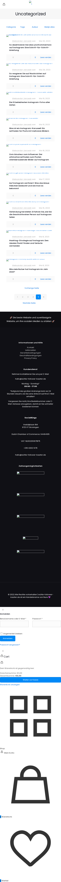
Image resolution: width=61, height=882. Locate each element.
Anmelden (7, 638)
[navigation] (30, 667)
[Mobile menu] (57, 4)
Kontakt (30, 347)
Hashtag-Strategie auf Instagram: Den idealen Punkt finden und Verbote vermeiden (29, 243)
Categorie (11, 27)
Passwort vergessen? (10, 644)
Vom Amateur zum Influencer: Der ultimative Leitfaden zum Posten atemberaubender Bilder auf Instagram (29, 157)
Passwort (37, 618)
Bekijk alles (50, 27)
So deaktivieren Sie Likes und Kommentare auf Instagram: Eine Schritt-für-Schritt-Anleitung (30, 47)
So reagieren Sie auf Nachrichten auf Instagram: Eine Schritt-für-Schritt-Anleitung (27, 76)
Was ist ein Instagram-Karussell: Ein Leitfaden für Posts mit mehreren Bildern (29, 129)
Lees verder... (46, 57)
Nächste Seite (29, 303)
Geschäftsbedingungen (31, 355)
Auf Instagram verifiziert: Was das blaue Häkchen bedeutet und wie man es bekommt (29, 186)
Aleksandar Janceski (21, 41)
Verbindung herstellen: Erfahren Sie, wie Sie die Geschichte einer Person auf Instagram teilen (30, 214)
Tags (22, 27)
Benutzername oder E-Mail (13, 618)
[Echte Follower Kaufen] (30, 4)
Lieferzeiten (30, 350)
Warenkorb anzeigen (10, 684)
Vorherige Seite (32, 288)
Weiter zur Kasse (30, 679)
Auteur (35, 27)
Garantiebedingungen (30, 352)
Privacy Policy (30, 358)
